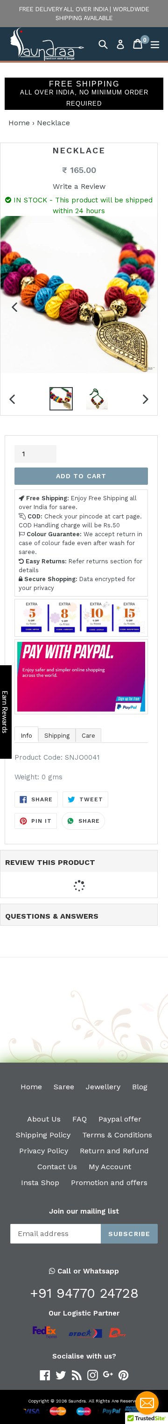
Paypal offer (119, 1119)
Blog (139, 1086)
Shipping (57, 735)
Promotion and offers (109, 1182)
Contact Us (57, 1166)
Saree (64, 1086)
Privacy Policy (43, 1150)
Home (19, 122)
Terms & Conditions (117, 1134)
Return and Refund (114, 1150)
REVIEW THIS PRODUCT (50, 862)
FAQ (79, 1119)
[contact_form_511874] (147, 1403)
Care (88, 735)
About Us (44, 1119)
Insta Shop (40, 1182)
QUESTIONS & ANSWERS (51, 916)
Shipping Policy (43, 1134)
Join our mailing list (84, 1211)
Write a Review (79, 186)
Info (26, 735)
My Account (110, 1166)
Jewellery (103, 1086)
